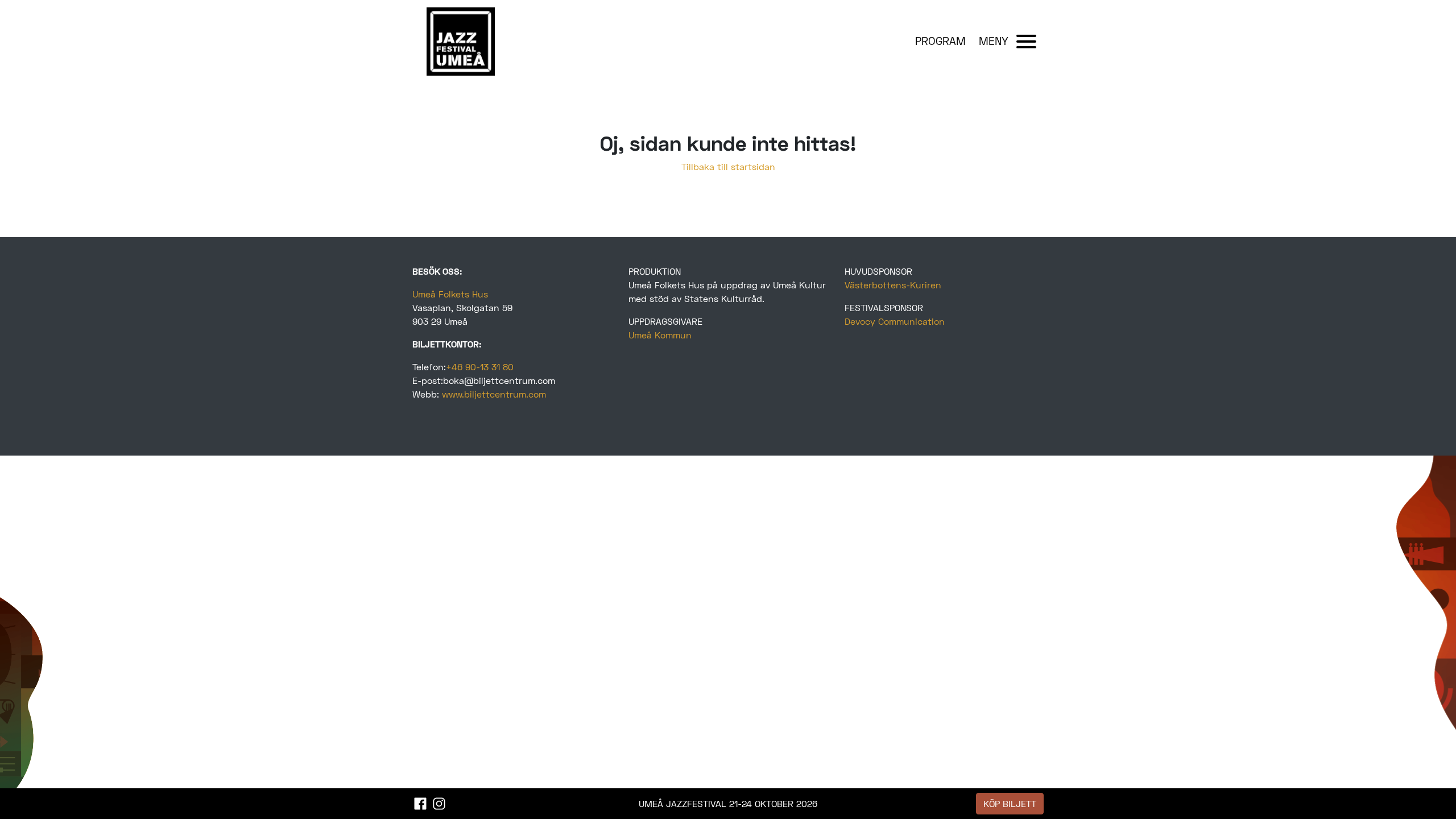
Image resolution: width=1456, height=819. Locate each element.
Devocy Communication (895, 321)
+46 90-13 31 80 (480, 366)
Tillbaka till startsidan (728, 166)
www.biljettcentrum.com (494, 393)
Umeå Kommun (660, 334)
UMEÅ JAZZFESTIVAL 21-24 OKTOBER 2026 (728, 803)
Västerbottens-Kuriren (893, 284)
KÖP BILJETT (1009, 803)
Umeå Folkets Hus (450, 293)
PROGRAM (940, 40)
